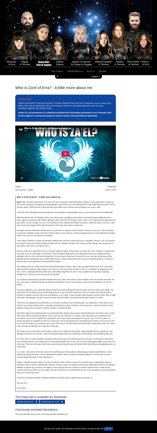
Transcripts (74, 71)
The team (56, 71)
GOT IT (108, 429)
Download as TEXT (52, 402)
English (95, 76)
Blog (90, 71)
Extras (102, 71)
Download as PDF (27, 402)
